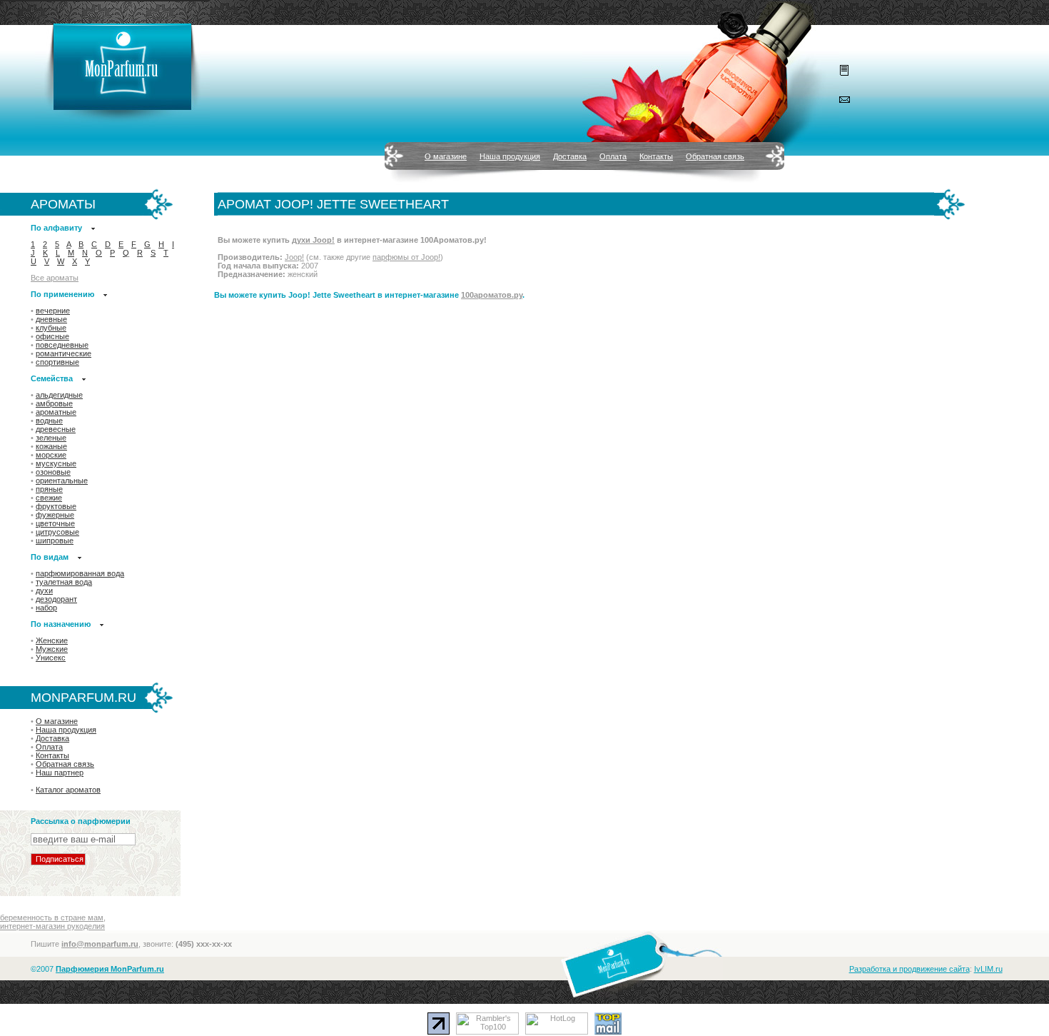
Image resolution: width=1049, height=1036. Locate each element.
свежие (49, 497)
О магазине (446, 156)
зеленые (51, 437)
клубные (51, 327)
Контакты (656, 156)
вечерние (53, 310)
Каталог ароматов (68, 789)
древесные (56, 429)
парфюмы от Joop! (406, 257)
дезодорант (56, 599)
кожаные (51, 446)
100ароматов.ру (491, 295)
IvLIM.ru (988, 969)
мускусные (56, 463)
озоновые (53, 472)
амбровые (54, 403)
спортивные (57, 362)
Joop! (294, 257)
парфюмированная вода (80, 573)
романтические (63, 353)
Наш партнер (59, 772)
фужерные (55, 515)
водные (49, 420)
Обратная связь (715, 156)
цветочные (55, 523)
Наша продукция (510, 156)
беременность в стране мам (51, 917)
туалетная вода (64, 582)
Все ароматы (54, 277)
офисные (52, 336)
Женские (52, 640)
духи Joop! (313, 240)
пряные (49, 489)
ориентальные (62, 480)
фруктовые (56, 506)
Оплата (613, 156)
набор (46, 607)
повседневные (62, 345)
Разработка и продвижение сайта (909, 969)
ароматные (56, 412)
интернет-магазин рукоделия (52, 926)
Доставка (570, 156)
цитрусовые (57, 532)
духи (44, 590)
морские (51, 455)
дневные (51, 319)
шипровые (55, 540)
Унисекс (51, 657)
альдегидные (59, 395)
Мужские (52, 649)
